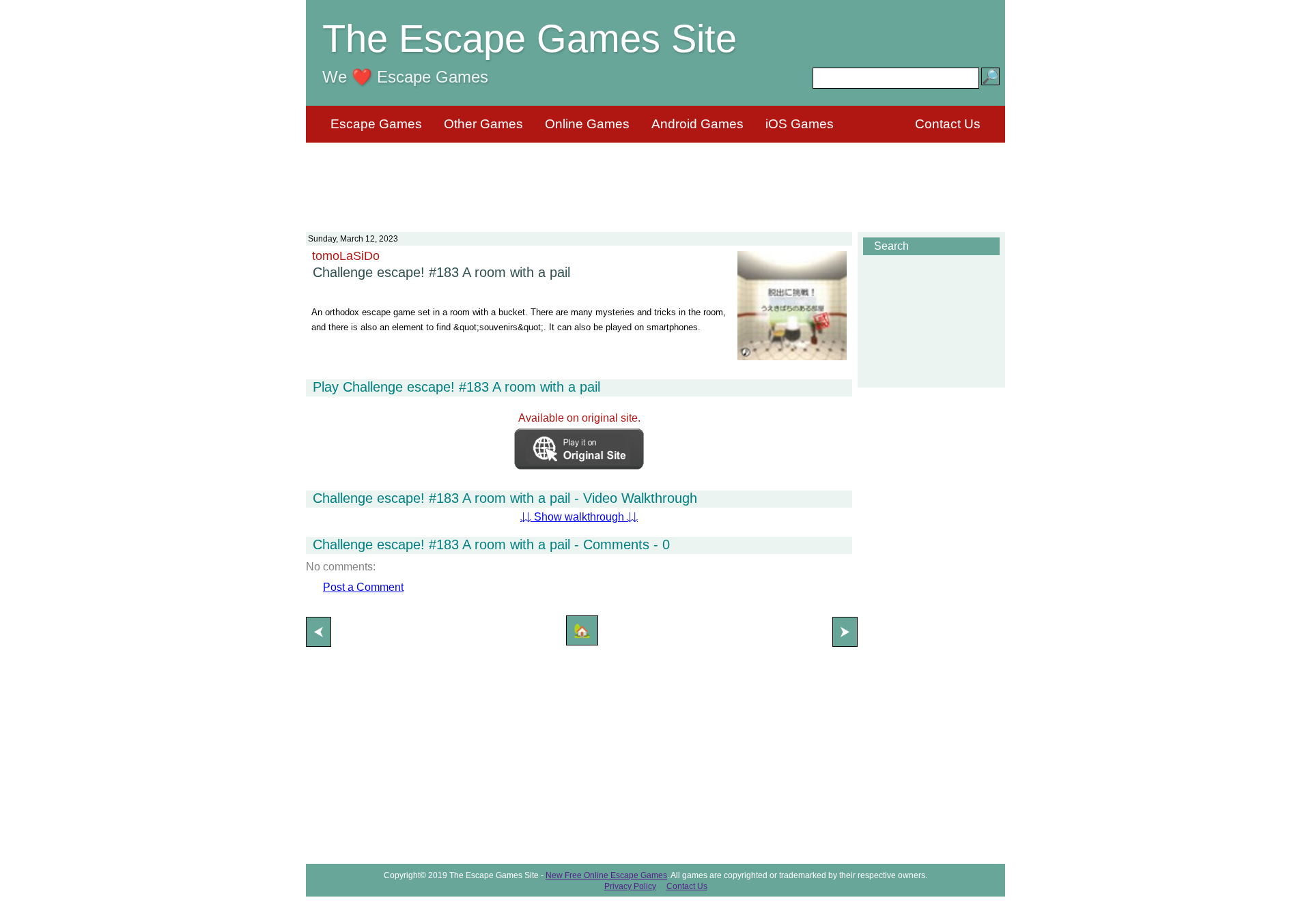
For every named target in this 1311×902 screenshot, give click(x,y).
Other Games (483, 124)
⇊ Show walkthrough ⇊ (579, 517)
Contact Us (948, 124)
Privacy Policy (630, 886)
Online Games (587, 124)
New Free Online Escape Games (606, 875)
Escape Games (376, 124)
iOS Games (799, 124)
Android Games (697, 124)
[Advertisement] (655, 178)
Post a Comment (363, 587)
